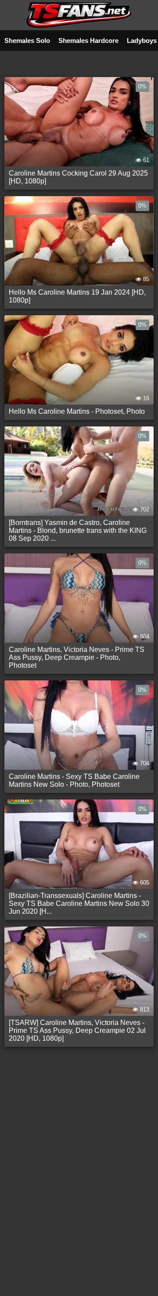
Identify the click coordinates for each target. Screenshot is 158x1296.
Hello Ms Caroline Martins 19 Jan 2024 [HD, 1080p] (77, 296)
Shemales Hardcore (88, 40)
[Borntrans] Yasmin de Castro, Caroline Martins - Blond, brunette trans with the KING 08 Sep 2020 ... (78, 530)
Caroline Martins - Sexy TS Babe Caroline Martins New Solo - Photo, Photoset (74, 780)
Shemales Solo (27, 40)
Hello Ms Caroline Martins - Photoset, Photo (77, 411)
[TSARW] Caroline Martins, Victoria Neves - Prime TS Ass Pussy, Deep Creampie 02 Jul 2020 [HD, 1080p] (77, 1030)
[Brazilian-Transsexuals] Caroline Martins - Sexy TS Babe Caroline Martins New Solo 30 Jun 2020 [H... (79, 903)
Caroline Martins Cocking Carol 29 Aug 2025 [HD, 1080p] (78, 177)
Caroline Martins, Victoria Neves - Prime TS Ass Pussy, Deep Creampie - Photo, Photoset (76, 657)
